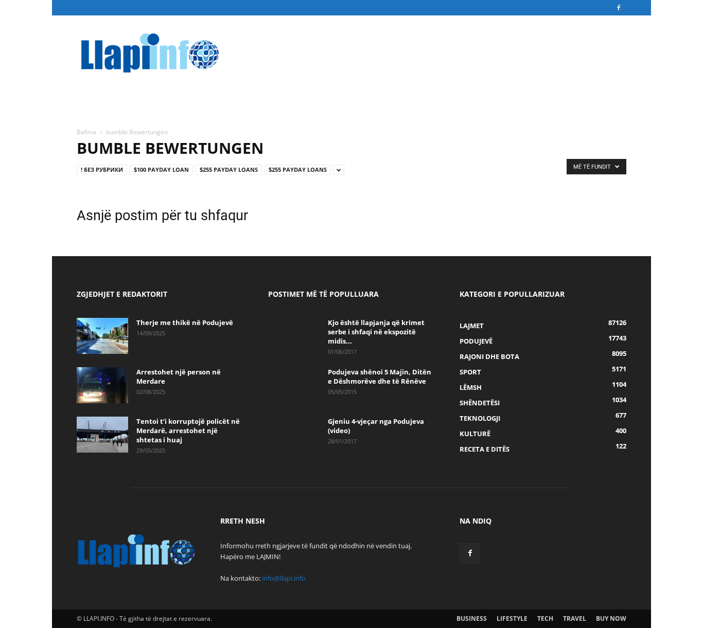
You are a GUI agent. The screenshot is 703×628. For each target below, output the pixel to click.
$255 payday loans (229, 169)
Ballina (86, 132)
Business (471, 618)
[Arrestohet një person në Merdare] (102, 385)
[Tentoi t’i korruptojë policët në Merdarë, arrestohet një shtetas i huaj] (102, 435)
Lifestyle (512, 618)
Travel (574, 618)
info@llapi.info (284, 578)
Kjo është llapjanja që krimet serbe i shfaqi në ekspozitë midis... (376, 332)
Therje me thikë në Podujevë (184, 322)
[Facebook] (618, 7)
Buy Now (611, 618)
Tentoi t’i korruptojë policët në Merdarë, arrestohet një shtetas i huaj (188, 430)
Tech (545, 618)
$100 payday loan (161, 169)
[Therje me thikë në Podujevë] (102, 336)
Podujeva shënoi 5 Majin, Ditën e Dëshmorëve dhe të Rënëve (379, 376)
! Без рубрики (102, 169)
